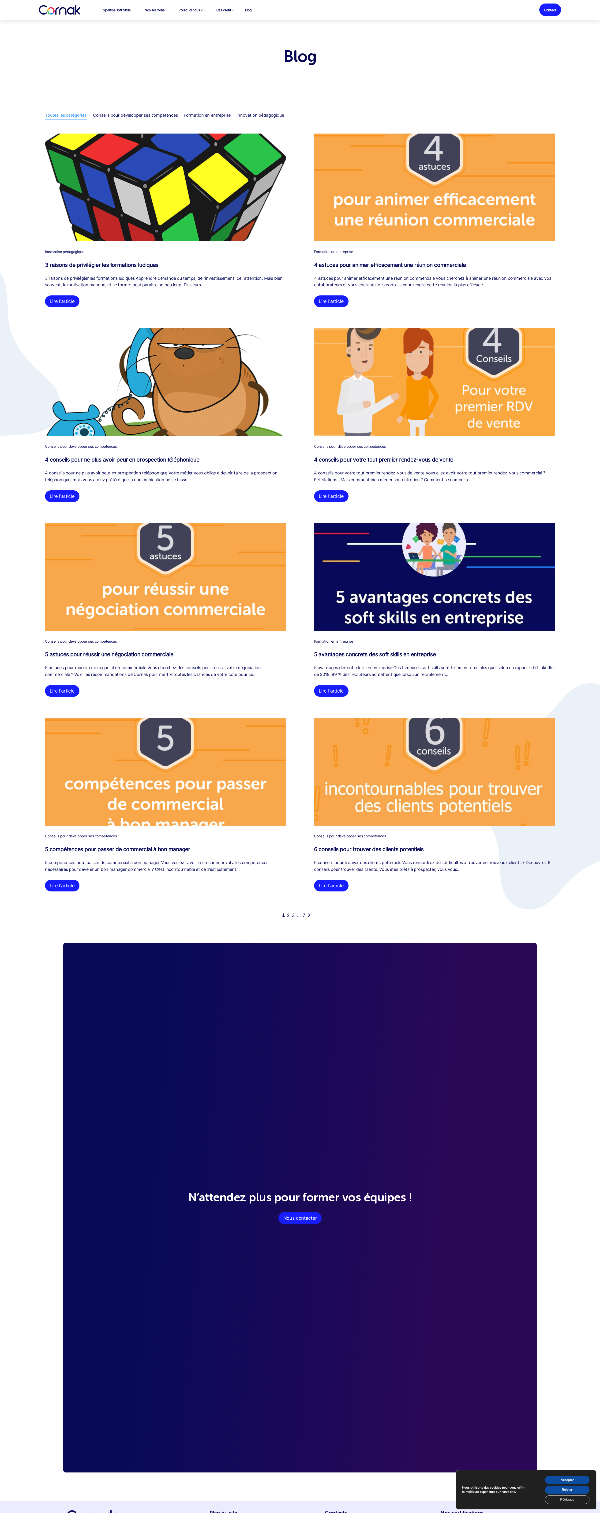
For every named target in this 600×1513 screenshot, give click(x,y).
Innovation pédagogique (260, 115)
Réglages (567, 1499)
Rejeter (567, 1489)
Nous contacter (300, 1218)
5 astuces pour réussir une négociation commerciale (109, 654)
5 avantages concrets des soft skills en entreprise (375, 654)
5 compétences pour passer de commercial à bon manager (117, 849)
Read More (62, 301)
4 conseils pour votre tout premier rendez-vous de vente (383, 459)
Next (312, 915)
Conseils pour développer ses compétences (135, 115)
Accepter (567, 1480)
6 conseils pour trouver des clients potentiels (369, 849)
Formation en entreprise (207, 115)
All (66, 115)
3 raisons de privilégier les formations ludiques (101, 265)
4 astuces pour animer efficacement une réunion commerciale (390, 265)
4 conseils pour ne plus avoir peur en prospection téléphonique (122, 459)
